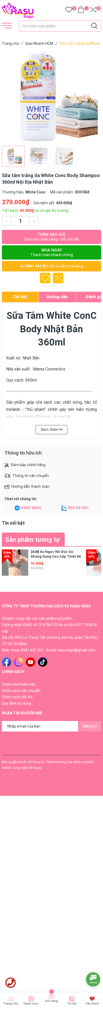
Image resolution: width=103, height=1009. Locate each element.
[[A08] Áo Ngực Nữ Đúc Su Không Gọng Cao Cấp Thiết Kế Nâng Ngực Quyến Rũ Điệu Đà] (15, 562)
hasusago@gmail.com (76, 650)
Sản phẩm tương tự (32, 539)
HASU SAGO (31, 508)
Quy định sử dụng (16, 703)
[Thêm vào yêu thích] (45, 278)
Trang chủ (10, 1003)
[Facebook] (6, 662)
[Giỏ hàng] (81, 10)
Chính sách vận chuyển (21, 691)
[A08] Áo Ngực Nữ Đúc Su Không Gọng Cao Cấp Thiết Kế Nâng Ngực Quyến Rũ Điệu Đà (56, 556)
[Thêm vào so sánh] (58, 278)
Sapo (38, 768)
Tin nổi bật (13, 523)
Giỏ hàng (51, 1001)
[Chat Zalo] (64, 508)
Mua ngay (51, 252)
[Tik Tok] (42, 662)
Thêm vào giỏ (51, 236)
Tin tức (72, 1003)
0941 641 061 (37, 266)
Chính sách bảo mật (19, 684)
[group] (51, 97)
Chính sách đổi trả (17, 697)
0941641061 (78, 508)
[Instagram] (18, 662)
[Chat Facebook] (17, 508)
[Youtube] (30, 662)
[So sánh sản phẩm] (93, 10)
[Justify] (94, 26)
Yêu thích (92, 1003)
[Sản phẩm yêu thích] (68, 10)
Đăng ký (89, 726)
